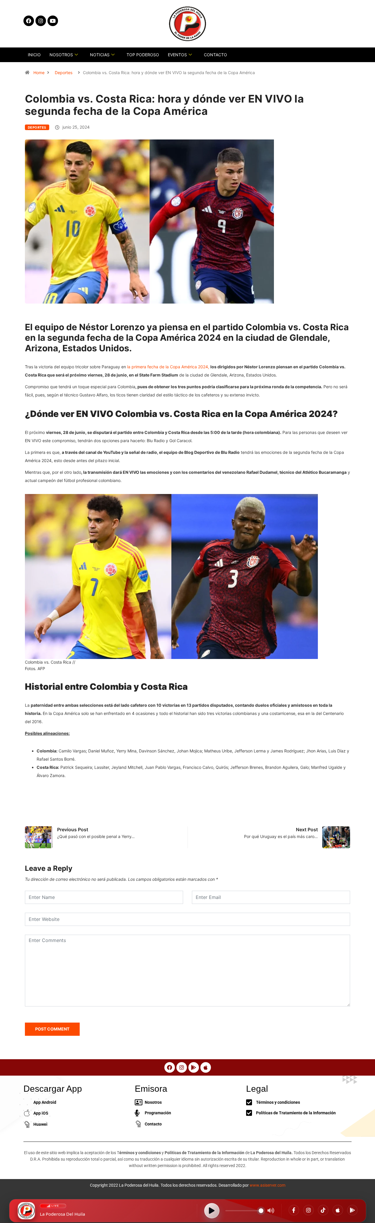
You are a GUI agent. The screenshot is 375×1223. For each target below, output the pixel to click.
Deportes (63, 72)
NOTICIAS (100, 54)
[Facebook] (294, 1210)
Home (39, 72)
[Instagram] (308, 1210)
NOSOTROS (61, 54)
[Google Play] (352, 1210)
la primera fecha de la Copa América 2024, (168, 366)
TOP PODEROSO (143, 54)
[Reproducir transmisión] (211, 1210)
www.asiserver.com (267, 1185)
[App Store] (338, 1210)
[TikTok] (323, 1210)
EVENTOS (177, 54)
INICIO (34, 54)
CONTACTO (215, 54)
